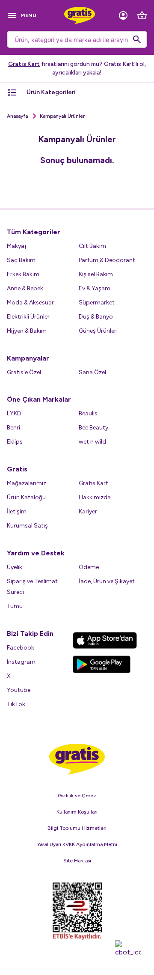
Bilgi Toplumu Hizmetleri (77, 828)
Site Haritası (77, 861)
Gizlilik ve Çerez (77, 796)
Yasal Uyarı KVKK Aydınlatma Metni (77, 844)
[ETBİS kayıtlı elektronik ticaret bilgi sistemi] (77, 911)
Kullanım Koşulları (77, 812)
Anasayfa (17, 116)
